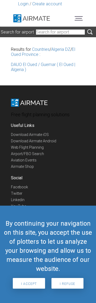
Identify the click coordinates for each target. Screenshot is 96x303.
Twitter (16, 193)
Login (23, 3)
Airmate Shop (22, 166)
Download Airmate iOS (30, 134)
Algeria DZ (60, 49)
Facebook (19, 187)
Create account (47, 3)
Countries (41, 49)
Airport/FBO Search (27, 154)
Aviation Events (24, 160)
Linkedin (18, 200)
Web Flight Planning (27, 147)
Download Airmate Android (33, 141)
